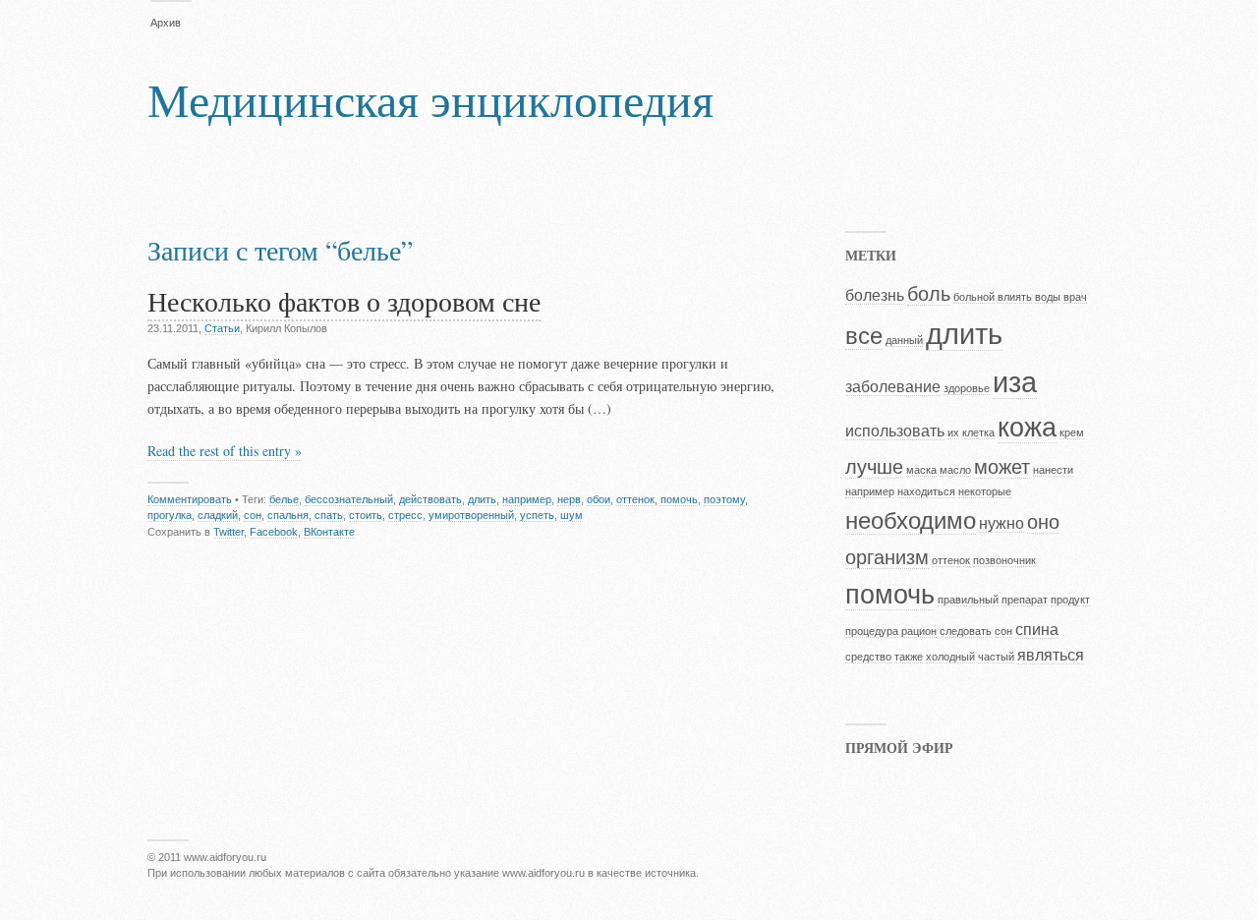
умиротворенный (471, 515)
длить (482, 499)
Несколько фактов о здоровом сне (344, 300)
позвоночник (1004, 560)
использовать (894, 431)
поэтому (724, 499)
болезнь (874, 295)
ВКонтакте (329, 532)
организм (887, 557)
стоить (365, 515)
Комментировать (189, 499)
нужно (1001, 523)
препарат (1024, 599)
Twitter (228, 532)
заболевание (893, 386)
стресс (405, 515)
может (1002, 466)
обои (598, 499)
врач (1075, 297)
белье (284, 499)
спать (328, 515)
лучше (874, 466)
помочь (679, 499)
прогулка (169, 515)
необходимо (910, 520)
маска (921, 470)
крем (1071, 432)
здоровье (967, 388)
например (526, 499)
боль (928, 293)
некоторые (984, 491)
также (908, 656)
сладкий (218, 515)
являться (1050, 655)
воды (1047, 297)
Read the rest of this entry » (224, 450)
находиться (926, 491)
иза (1015, 382)
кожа (1027, 427)
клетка (978, 432)
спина (1036, 629)
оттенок (635, 499)
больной (974, 297)
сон (252, 515)
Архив (165, 23)
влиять (1015, 297)
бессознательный (349, 499)
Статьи (222, 328)
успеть (537, 515)
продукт (1070, 599)
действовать (430, 499)
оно (1043, 521)
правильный (968, 599)
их (953, 432)
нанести (1053, 470)
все (864, 335)
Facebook (274, 532)
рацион (919, 631)
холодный (950, 656)
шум (571, 515)
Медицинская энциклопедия (430, 98)
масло (955, 470)
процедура (871, 631)
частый (996, 656)
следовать (966, 631)
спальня (288, 515)
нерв (569, 499)
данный (904, 340)
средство (868, 656)
